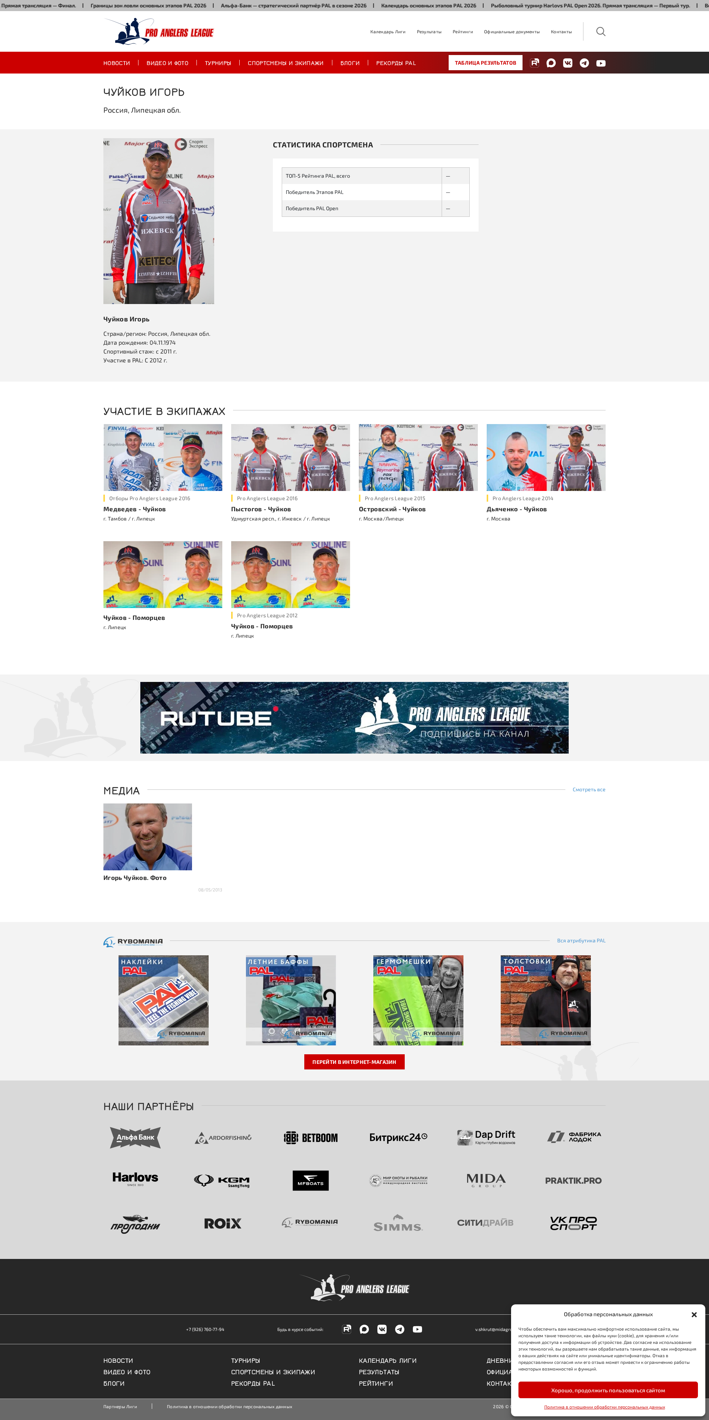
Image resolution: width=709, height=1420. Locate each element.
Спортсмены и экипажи (285, 62)
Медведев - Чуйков (134, 508)
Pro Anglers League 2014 (523, 498)
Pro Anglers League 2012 (267, 615)
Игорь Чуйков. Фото (135, 877)
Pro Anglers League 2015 (395, 498)
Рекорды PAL (396, 62)
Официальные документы (512, 31)
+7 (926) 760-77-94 (205, 1329)
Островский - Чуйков (392, 508)
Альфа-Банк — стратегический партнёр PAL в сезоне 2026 (259, 5)
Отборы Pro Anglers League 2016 (149, 498)
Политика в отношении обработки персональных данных (604, 1407)
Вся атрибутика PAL (581, 940)
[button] (694, 1314)
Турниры (218, 62)
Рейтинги (463, 31)
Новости (116, 62)
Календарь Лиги (387, 31)
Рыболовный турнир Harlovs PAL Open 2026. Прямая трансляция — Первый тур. (555, 5)
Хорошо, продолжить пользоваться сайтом (608, 1390)
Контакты (561, 31)
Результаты (429, 31)
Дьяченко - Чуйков (517, 508)
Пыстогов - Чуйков (261, 508)
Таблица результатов (485, 62)
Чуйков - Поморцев (134, 617)
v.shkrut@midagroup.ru (499, 1329)
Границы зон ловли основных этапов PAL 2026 (114, 5)
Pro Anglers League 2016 (267, 498)
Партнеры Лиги (120, 1406)
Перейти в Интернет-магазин (354, 1061)
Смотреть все (589, 789)
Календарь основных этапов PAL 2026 (394, 5)
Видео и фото (167, 62)
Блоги (350, 62)
